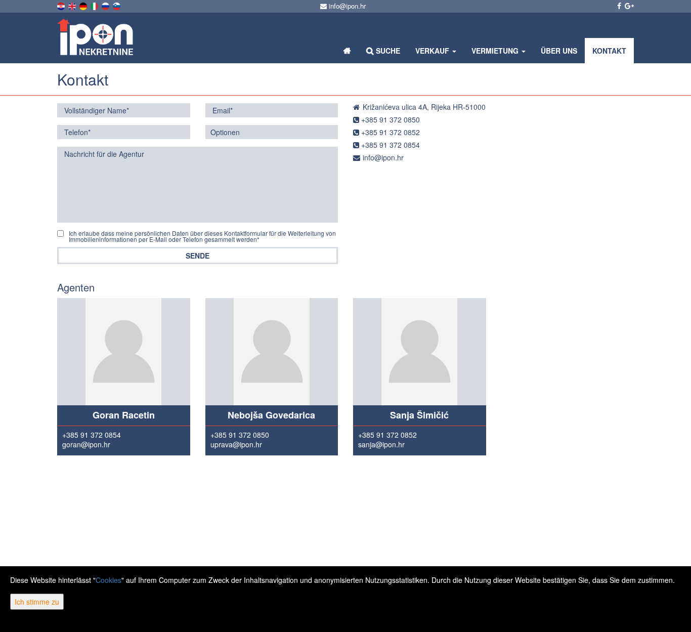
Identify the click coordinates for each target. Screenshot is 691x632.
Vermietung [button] (496, 51)
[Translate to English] (72, 5)
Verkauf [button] (433, 51)
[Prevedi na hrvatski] (61, 5)
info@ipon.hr (346, 6)
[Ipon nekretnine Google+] (628, 6)
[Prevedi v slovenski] (117, 5)
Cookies (108, 580)
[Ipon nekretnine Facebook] (618, 6)
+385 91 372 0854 (389, 145)
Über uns (559, 51)
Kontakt (609, 51)
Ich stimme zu (37, 602)
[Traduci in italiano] (95, 5)
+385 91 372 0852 (389, 132)
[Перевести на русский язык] (106, 5)
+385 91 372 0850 (389, 119)
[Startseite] (347, 50)
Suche (387, 51)
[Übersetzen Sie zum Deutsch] (84, 5)
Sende (197, 255)
